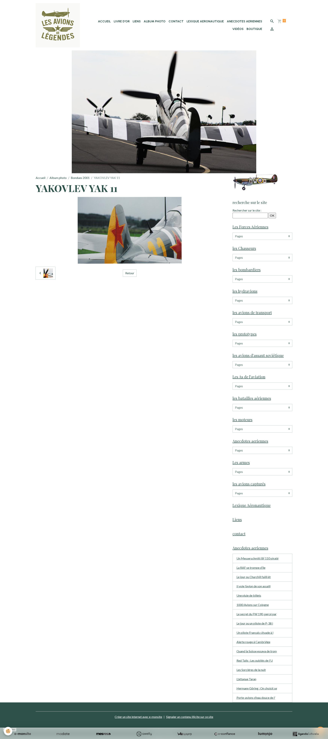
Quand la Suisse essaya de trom (257, 651)
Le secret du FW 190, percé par (257, 614)
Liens (137, 21)
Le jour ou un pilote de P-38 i (255, 623)
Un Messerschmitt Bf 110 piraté (257, 558)
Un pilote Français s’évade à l (255, 632)
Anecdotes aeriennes (244, 21)
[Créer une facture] (184, 734)
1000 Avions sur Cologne (253, 605)
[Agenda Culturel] (305, 734)
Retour (129, 273)
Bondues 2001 (80, 177)
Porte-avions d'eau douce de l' (256, 697)
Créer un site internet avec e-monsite (138, 717)
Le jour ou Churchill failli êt (254, 577)
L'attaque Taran (246, 679)
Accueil (104, 21)
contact (176, 21)
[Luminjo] (265, 734)
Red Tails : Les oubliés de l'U (255, 660)
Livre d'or (122, 21)
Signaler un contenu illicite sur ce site (189, 717)
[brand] (58, 25)
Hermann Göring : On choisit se (257, 688)
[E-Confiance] (225, 734)
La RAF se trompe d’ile (251, 567)
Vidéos (238, 29)
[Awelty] (144, 734)
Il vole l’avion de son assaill (253, 586)
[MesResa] (103, 734)
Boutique (254, 29)
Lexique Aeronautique (205, 21)
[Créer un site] (22, 734)
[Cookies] (8, 731)
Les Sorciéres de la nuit (251, 670)
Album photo (155, 21)
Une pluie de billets (249, 595)
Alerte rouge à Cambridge (253, 642)
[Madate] (63, 734)
